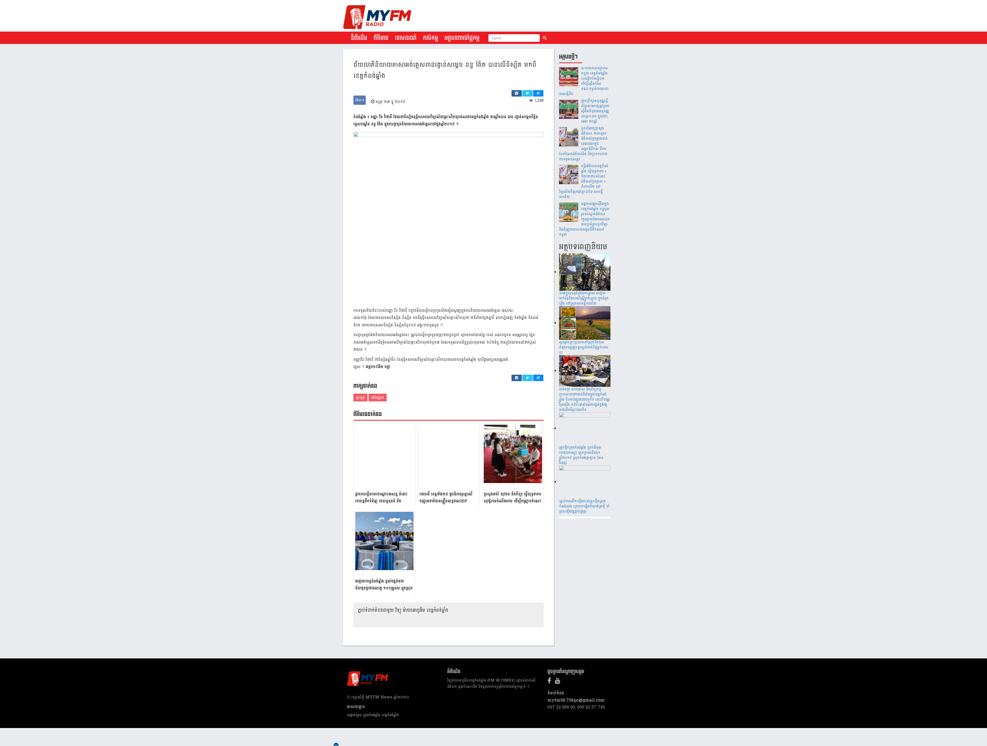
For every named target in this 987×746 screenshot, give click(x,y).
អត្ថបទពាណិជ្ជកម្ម (461, 38)
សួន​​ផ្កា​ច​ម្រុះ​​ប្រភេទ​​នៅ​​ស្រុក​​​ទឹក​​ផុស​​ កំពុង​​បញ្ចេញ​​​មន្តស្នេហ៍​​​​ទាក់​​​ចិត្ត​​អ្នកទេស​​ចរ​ (583, 347)
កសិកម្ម (430, 38)
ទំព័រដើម (359, 38)
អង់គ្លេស (377, 397)
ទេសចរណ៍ (405, 38)
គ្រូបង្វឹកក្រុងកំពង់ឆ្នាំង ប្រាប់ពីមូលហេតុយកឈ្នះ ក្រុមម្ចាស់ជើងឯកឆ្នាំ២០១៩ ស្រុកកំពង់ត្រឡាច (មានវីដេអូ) (581, 455)
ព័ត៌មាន (380, 38)
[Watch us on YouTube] (559, 681)
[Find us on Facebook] (550, 681)
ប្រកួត (360, 397)
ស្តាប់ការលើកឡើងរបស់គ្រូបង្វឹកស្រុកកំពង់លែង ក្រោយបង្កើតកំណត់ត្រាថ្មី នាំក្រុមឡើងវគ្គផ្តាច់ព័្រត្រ (584, 506)
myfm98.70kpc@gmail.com (576, 700)
